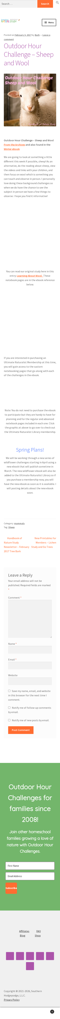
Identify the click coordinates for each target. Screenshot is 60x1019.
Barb (37, 34)
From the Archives (14, 144)
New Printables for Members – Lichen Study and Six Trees (43, 542)
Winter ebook (12, 149)
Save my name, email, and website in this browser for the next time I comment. (29, 695)
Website (13, 675)
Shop (38, 935)
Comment (15, 597)
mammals (19, 523)
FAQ (38, 931)
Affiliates (24, 931)
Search (30, 1013)
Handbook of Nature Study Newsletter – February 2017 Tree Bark (16, 544)
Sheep (11, 527)
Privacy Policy (12, 999)
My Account (10, 1013)
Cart (46, 1010)
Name (12, 643)
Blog (22, 935)
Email (12, 659)
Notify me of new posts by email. (30, 720)
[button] (57, 3)
